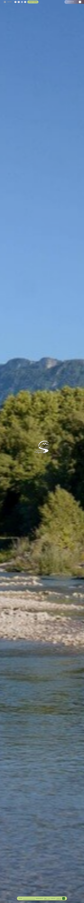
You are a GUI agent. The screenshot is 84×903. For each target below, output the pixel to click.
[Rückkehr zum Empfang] (42, 447)
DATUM (20, 898)
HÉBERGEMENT (39, 898)
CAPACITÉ (53, 898)
